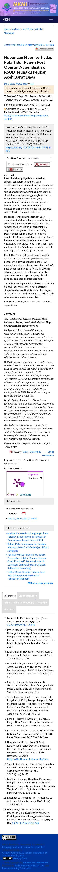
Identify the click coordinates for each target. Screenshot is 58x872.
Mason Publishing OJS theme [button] (16, 868)
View (25, 451)
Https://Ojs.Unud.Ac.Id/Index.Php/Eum (28, 759)
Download (35, 451)
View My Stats (20, 858)
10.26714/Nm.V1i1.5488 (25, 822)
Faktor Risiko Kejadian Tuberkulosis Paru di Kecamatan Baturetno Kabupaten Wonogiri (26, 575)
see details (25, 494)
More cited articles (41, 583)
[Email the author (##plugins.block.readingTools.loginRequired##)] (31, 83)
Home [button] (7, 29)
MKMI (6, 20)
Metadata (9, 609)
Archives (16, 29)
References (10, 595)
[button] (5, 108)
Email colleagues (48, 453)
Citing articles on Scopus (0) (19, 602)
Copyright (42, 602)
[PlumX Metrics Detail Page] (17, 482)
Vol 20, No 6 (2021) (32, 29)
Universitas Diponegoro (35, 862)
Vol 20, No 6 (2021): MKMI (22, 518)
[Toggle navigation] (50, 19)
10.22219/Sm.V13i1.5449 (21, 624)
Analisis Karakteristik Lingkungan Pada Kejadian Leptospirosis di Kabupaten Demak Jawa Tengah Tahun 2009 (27, 537)
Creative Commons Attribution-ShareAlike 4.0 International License (25, 854)
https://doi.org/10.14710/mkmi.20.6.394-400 (29, 44)
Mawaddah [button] (9, 32)
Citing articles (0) (28, 595)
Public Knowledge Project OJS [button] (30, 865)
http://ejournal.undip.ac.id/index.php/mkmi (23, 847)
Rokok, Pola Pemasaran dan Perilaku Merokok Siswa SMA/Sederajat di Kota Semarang (28, 547)
